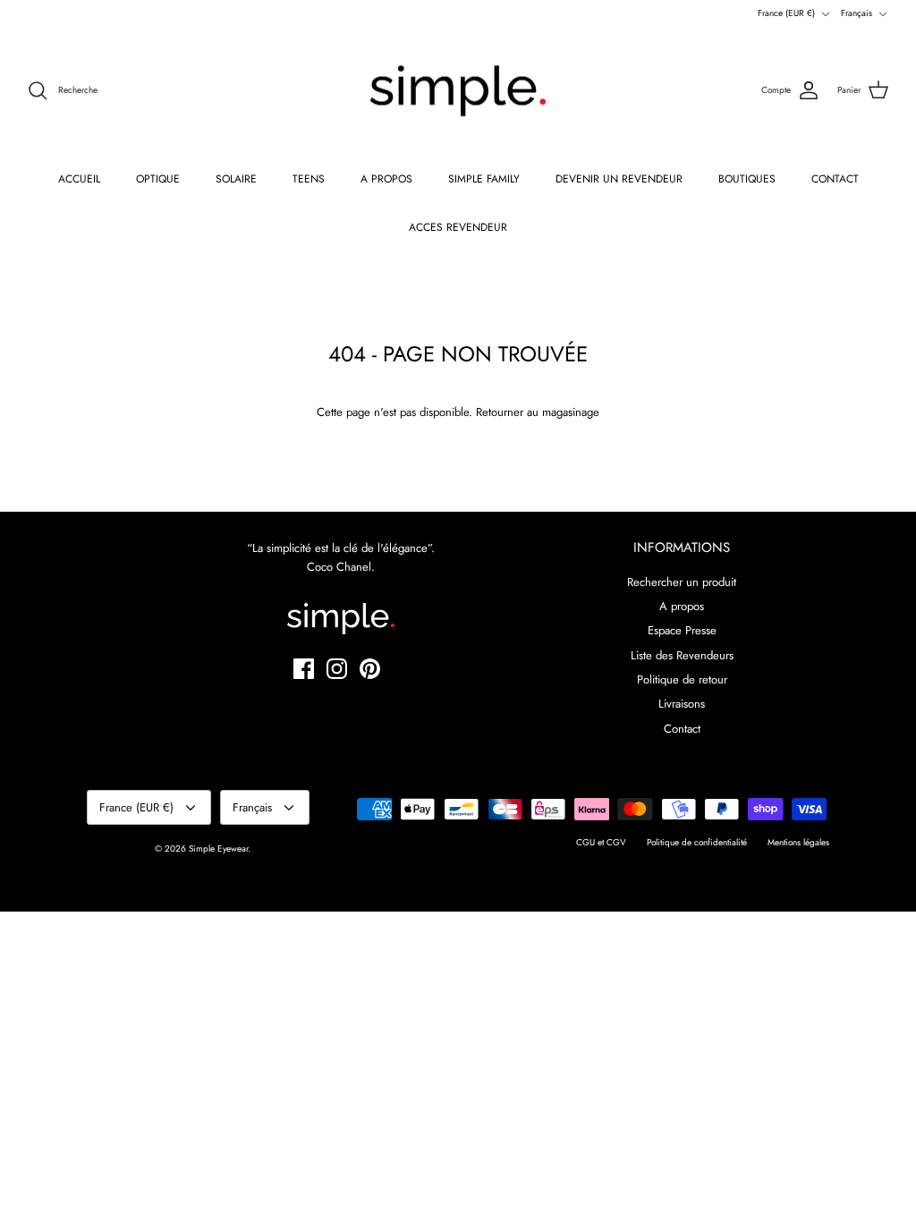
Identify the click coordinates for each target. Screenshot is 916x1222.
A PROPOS (386, 179)
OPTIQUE (158, 179)
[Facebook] (303, 668)
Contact (682, 728)
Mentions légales (798, 842)
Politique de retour (682, 679)
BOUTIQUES (747, 179)
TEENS (309, 179)
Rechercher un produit (681, 581)
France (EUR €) (786, 13)
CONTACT (835, 179)
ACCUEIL (79, 179)
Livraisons (681, 703)
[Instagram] (337, 668)
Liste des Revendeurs (682, 655)
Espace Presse (682, 630)
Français (856, 13)
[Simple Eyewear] (458, 91)
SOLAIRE (236, 179)
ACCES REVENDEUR (458, 227)
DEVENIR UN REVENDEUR (619, 179)
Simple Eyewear (218, 848)
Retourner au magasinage (537, 411)
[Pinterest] (370, 668)
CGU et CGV (601, 842)
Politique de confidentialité (697, 842)
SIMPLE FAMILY (484, 179)
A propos (681, 606)
